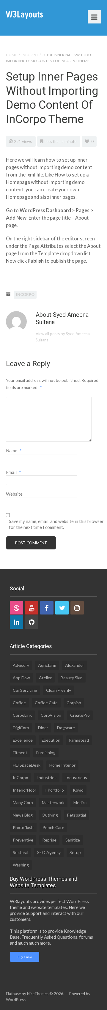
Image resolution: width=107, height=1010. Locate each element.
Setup (75, 852)
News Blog (23, 814)
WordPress (16, 999)
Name (14, 450)
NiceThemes (37, 993)
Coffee (19, 702)
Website (14, 494)
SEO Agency (49, 852)
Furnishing (46, 752)
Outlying (50, 814)
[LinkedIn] (16, 622)
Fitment (20, 752)
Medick (80, 802)
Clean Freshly (58, 690)
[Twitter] (62, 607)
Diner (43, 727)
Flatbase (13, 993)
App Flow (21, 677)
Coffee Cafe (46, 702)
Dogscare (66, 727)
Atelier (45, 677)
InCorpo (30, 55)
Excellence (23, 740)
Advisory (21, 665)
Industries (46, 777)
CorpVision (51, 715)
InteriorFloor (24, 789)
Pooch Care (53, 827)
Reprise (49, 839)
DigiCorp (21, 727)
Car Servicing (25, 690)
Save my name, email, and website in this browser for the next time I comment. (56, 524)
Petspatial (76, 814)
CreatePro (80, 715)
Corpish (74, 702)
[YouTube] (31, 607)
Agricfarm (47, 665)
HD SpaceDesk (26, 765)
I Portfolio (54, 789)
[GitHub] (31, 622)
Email (13, 472)
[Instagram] (77, 607)
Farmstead (79, 740)
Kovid (78, 789)
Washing (21, 864)
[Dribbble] (16, 607)
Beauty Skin (72, 677)
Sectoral (20, 852)
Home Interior (62, 765)
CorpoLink (22, 715)
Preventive (23, 839)
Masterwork (53, 802)
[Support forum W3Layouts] (24, 15)
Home (11, 55)
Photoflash (23, 827)
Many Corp (23, 802)
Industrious (76, 777)
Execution (51, 740)
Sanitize (72, 839)
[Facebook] (47, 607)
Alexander (74, 665)
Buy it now (25, 957)
